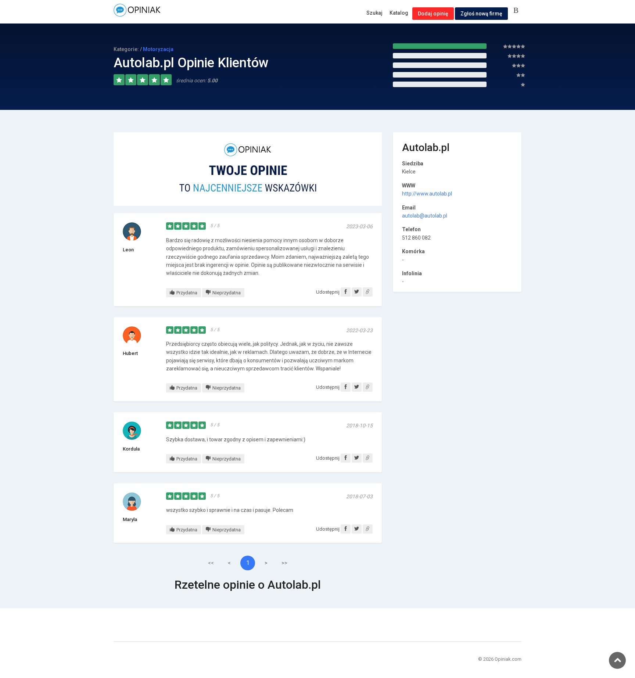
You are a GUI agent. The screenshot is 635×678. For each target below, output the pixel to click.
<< (211, 563)
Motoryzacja (158, 49)
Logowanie (517, 11)
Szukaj (374, 13)
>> (284, 563)
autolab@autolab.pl (424, 216)
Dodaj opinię (433, 14)
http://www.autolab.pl (427, 194)
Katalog (399, 13)
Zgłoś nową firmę (481, 14)
